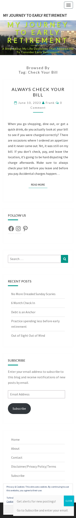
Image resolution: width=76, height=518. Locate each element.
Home (15, 439)
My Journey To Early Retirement (35, 15)
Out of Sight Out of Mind (28, 335)
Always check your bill (38, 91)
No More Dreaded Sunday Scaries (33, 294)
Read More (39, 184)
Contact (16, 457)
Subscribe (19, 408)
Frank (50, 102)
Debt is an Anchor (23, 312)
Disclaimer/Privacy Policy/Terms (33, 466)
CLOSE (68, 500)
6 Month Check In (23, 303)
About (15, 448)
